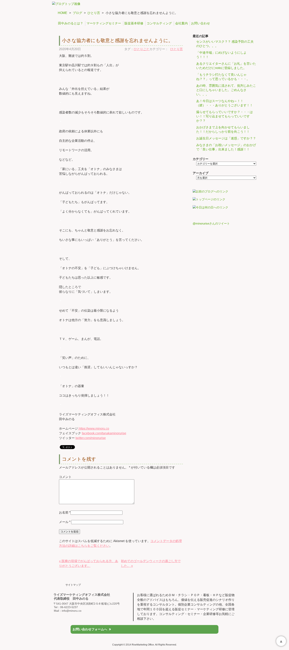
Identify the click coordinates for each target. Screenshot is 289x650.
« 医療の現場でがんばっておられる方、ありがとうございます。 (88, 563)
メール (64, 522)
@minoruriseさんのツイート (211, 223)
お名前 (63, 512)
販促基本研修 (133, 23)
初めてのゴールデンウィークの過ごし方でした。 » (151, 563)
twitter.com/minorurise (90, 438)
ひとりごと (141, 49)
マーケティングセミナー (104, 23)
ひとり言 (93, 13)
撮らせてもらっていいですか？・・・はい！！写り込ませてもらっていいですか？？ (224, 116)
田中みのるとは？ (70, 23)
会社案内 (181, 23)
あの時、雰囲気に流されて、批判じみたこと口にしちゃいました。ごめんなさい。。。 (226, 90)
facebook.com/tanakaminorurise (104, 433)
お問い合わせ (200, 23)
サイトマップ (73, 584)
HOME (62, 13)
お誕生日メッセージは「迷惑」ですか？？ (226, 138)
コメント (65, 477)
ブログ (77, 13)
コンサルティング (159, 23)
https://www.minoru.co (93, 428)
